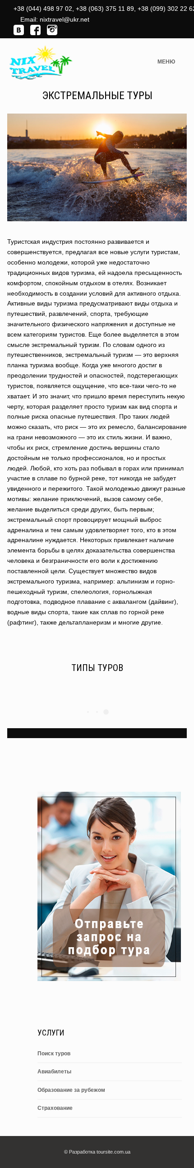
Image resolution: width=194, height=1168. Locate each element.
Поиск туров (53, 1053)
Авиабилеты (54, 1071)
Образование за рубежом (71, 1090)
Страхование (55, 1108)
